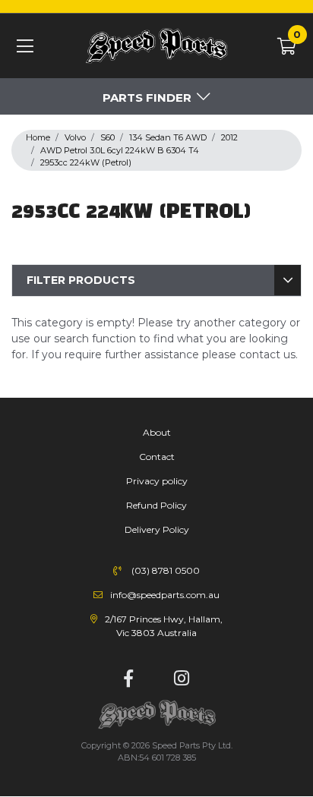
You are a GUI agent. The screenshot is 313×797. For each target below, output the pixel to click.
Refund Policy (156, 505)
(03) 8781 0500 (165, 570)
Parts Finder (147, 97)
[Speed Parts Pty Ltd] (156, 46)
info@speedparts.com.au (165, 594)
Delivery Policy (157, 529)
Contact (157, 456)
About (157, 432)
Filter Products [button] (81, 280)
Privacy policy (157, 481)
